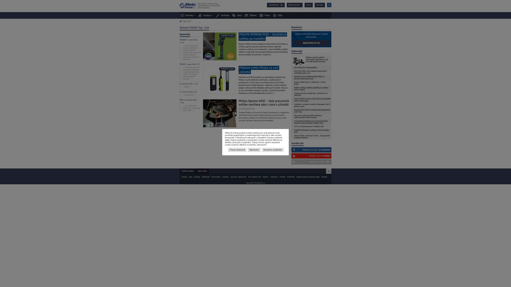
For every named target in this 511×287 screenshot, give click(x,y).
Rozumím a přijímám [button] (272, 150)
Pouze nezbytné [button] (237, 150)
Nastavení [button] (254, 150)
